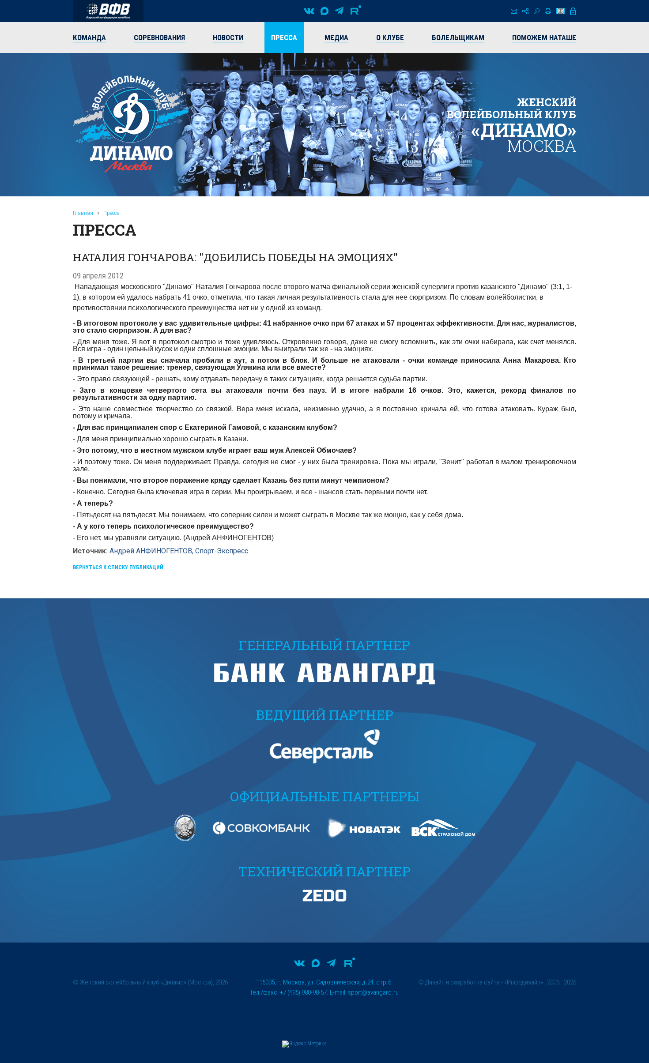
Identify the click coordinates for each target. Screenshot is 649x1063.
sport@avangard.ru (373, 992)
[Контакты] (514, 11)
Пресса (111, 213)
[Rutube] (356, 11)
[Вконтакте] (309, 11)
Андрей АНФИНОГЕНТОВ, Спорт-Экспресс (178, 551)
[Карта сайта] (525, 11)
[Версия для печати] (548, 11)
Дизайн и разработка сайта (462, 982)
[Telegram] (339, 11)
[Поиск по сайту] (537, 11)
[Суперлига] (108, 11)
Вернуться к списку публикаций (118, 567)
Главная (83, 213)
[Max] (324, 11)
